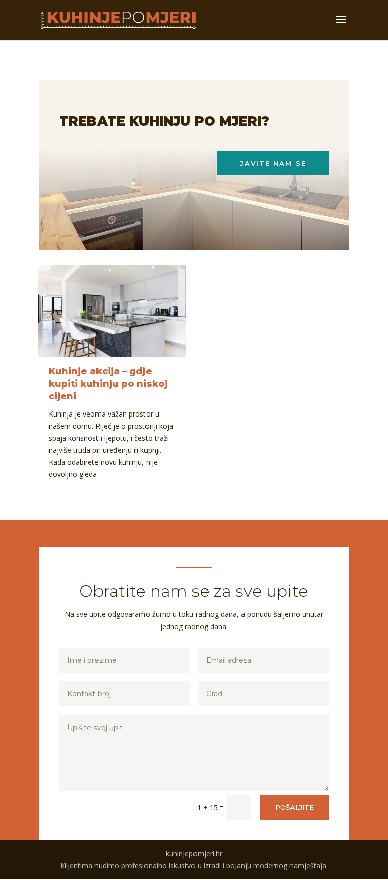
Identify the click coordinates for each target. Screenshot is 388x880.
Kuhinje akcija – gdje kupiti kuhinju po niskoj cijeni (108, 384)
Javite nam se (273, 163)
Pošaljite (294, 807)
